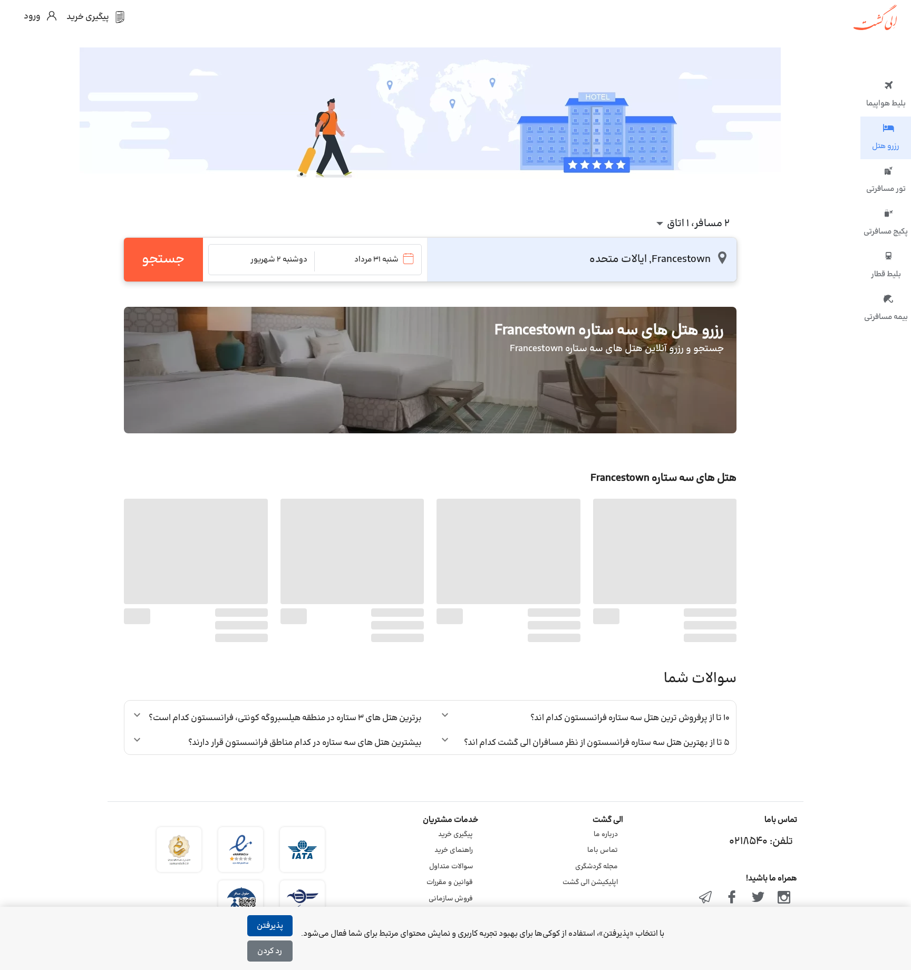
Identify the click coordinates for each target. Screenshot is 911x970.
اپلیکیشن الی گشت (590, 882)
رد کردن (269, 951)
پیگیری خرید (455, 834)
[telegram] (706, 898)
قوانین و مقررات (450, 882)
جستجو (163, 259)
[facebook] (732, 898)
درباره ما (606, 834)
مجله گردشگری (596, 866)
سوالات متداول (451, 866)
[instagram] (784, 898)
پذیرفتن (270, 926)
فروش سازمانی (451, 899)
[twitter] (758, 898)
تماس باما (602, 850)
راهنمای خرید (453, 850)
